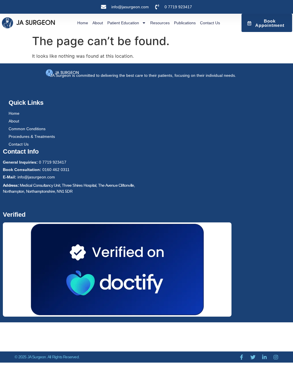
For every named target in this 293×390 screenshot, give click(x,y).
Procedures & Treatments (32, 136)
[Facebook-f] (241, 357)
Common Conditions (27, 128)
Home (82, 23)
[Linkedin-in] (264, 357)
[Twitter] (253, 357)
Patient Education (123, 23)
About (97, 23)
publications (185, 23)
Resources (160, 23)
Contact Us (210, 23)
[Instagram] (275, 357)
